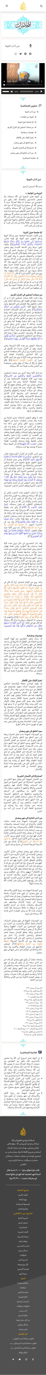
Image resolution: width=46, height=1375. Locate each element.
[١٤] (16, 616)
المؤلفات (23, 1255)
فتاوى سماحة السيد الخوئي (23, 1338)
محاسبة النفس (23, 1292)
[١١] (17, 521)
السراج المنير (23, 1259)
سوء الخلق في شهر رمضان (24, 142)
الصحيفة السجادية (23, 1204)
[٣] (33, 309)
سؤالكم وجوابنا (23, 1283)
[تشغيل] (41, 91)
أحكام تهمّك (23, 1352)
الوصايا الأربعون (23, 1269)
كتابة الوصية (23, 1297)
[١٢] (23, 527)
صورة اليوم (23, 1273)
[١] (11, 244)
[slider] (6, 91)
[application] (23, 91)
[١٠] (21, 507)
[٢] (41, 282)
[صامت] (11, 91)
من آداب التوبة (12, 46)
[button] (41, 6)
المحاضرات (23, 1227)
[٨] (24, 459)
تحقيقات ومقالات (23, 1306)
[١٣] (29, 536)
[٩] (41, 482)
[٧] (19, 443)
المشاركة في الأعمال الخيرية (23, 148)
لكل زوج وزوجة (23, 1264)
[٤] (5, 338)
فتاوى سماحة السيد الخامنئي (23, 1348)
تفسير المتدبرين (23, 1246)
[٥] (10, 360)
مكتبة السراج (23, 1315)
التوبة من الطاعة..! (27, 117)
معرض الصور (23, 1222)
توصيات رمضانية (27, 132)
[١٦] (19, 841)
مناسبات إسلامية (23, 1301)
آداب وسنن (23, 1310)
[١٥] (40, 628)
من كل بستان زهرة (23, 1320)
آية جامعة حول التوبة (26, 122)
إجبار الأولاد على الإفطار (25, 137)
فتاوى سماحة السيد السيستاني (23, 1343)
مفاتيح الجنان (23, 1208)
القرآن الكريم (23, 1195)
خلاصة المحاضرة (29, 158)
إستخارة (23, 1287)
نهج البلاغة (23, 1199)
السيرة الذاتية (23, 1218)
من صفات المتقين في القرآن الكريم (21, 127)
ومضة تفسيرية (23, 1236)
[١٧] (14, 943)
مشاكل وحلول (23, 1324)
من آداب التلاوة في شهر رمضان (22, 153)
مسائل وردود (23, 1250)
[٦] (5, 375)
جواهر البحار (23, 1241)
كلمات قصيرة (23, 1232)
